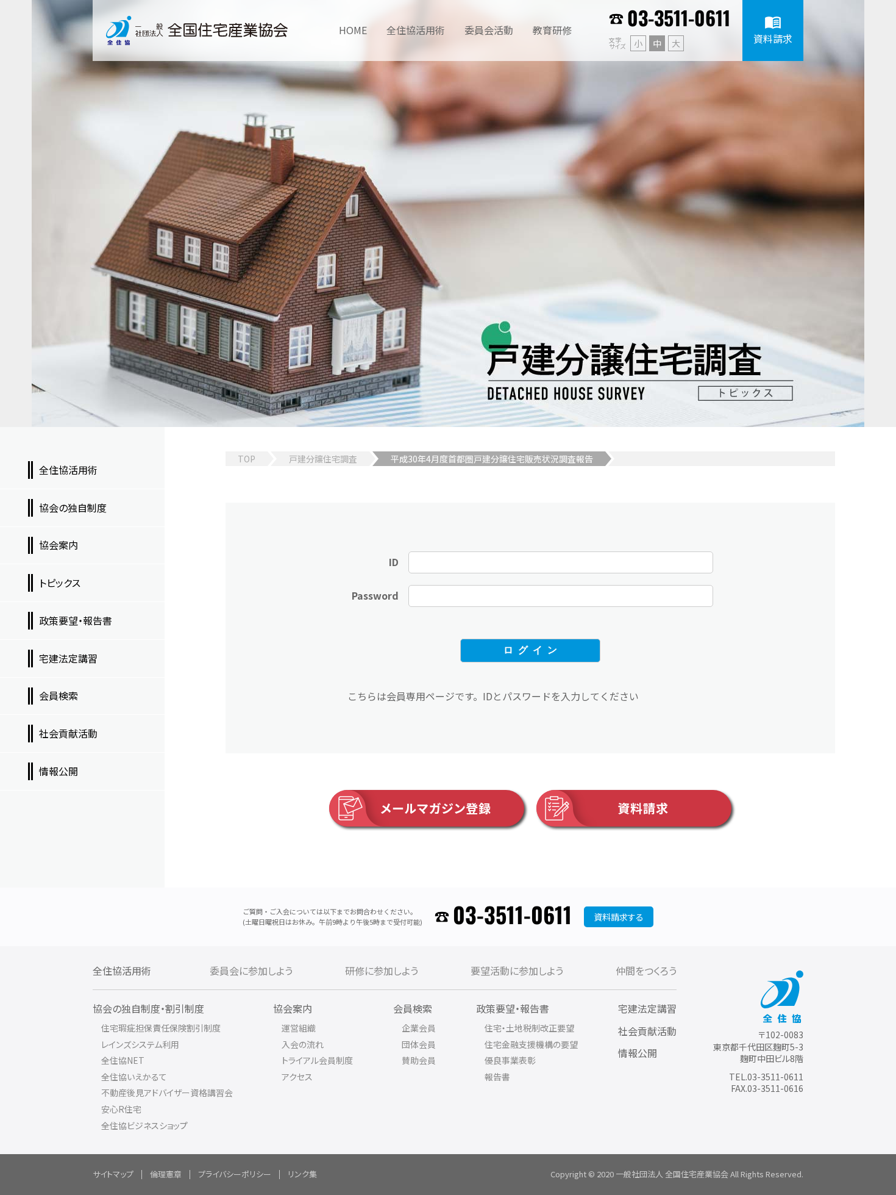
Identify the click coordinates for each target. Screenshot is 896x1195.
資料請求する (619, 917)
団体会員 (419, 1044)
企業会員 (419, 1028)
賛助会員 (419, 1060)
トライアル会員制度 (317, 1060)
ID (394, 561)
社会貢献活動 (647, 1031)
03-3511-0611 (678, 20)
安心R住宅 (121, 1109)
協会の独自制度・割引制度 (148, 1008)
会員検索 (412, 1008)
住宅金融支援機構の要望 (531, 1044)
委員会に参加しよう (251, 970)
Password (375, 595)
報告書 (497, 1077)
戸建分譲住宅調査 (323, 459)
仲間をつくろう (646, 970)
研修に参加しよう (381, 970)
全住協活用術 (122, 970)
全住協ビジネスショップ (144, 1125)
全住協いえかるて (134, 1077)
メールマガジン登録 (435, 808)
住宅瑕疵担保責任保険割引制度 (161, 1028)
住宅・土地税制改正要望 (529, 1028)
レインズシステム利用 (140, 1044)
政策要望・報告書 (512, 1008)
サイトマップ (113, 1174)
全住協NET (122, 1060)
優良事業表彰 (510, 1060)
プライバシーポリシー (234, 1174)
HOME (353, 30)
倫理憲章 (166, 1174)
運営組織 (299, 1028)
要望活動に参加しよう (517, 970)
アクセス (297, 1077)
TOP (246, 459)
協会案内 (292, 1008)
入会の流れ (303, 1044)
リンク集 (302, 1174)
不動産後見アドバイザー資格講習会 (167, 1092)
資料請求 (643, 808)
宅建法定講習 (647, 1008)
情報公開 (637, 1053)
